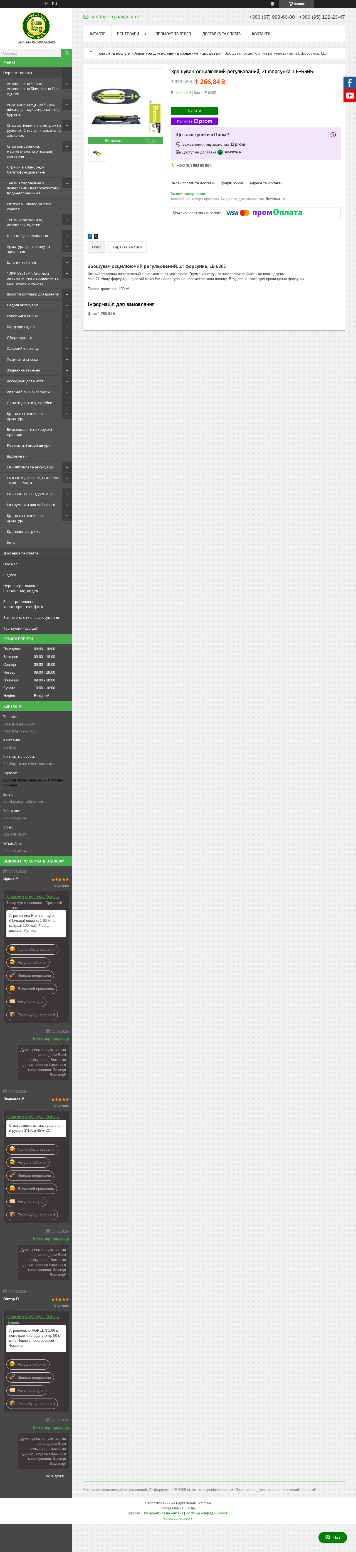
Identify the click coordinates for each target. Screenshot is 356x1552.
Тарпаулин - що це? (20, 628)
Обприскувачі (19, 337)
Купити (194, 110)
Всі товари (128, 33)
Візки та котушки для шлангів (33, 294)
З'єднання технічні (23, 370)
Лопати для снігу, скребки (29, 402)
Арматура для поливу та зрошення (28, 249)
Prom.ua (204, 1503)
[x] (96, 237)
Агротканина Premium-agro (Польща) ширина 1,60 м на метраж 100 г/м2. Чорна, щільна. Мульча (32, 923)
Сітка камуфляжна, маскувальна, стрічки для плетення (29, 151)
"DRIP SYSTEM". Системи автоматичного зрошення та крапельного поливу (33, 278)
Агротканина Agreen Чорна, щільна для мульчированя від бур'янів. (33, 109)
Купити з (185, 121)
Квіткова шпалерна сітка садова (29, 206)
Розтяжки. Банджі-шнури (29, 445)
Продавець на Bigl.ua (178, 1508)
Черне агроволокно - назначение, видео (22, 588)
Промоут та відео (173, 33)
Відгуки (9, 574)
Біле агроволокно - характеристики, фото (23, 604)
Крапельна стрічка (24, 531)
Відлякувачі (17, 456)
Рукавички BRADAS (24, 315)
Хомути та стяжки (22, 359)
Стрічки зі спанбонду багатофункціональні (26, 170)
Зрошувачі (211, 53)
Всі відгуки (55, 1475)
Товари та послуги (113, 53)
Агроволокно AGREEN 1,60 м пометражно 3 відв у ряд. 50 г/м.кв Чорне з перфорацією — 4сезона (35, 1338)
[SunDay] (36, 26)
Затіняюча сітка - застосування (31, 617)
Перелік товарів (17, 72)
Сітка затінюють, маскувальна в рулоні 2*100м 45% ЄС (34, 1128)
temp (11, 542)
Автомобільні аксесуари (28, 391)
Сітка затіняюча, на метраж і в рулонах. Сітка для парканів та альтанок (34, 130)
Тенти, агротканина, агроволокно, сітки (25, 222)
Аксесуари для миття (25, 380)
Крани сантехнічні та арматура (25, 416)
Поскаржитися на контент (162, 1513)
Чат (336, 1537)
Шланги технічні (21, 262)
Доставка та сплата (20, 553)
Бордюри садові (21, 326)
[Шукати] (66, 53)
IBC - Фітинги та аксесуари (30, 467)
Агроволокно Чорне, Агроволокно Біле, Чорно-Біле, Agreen (33, 88)
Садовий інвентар (23, 348)
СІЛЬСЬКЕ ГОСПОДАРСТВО (29, 493)
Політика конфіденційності (207, 1513)
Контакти (261, 33)
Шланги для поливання (27, 235)
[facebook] (90, 237)
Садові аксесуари (22, 304)
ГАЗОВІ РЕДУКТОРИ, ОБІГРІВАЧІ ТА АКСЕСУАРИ (33, 480)
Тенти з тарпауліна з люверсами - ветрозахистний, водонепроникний (33, 187)
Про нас (10, 563)
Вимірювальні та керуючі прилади (29, 432)
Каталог (97, 33)
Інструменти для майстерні (31, 504)
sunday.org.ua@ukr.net (23, 801)
